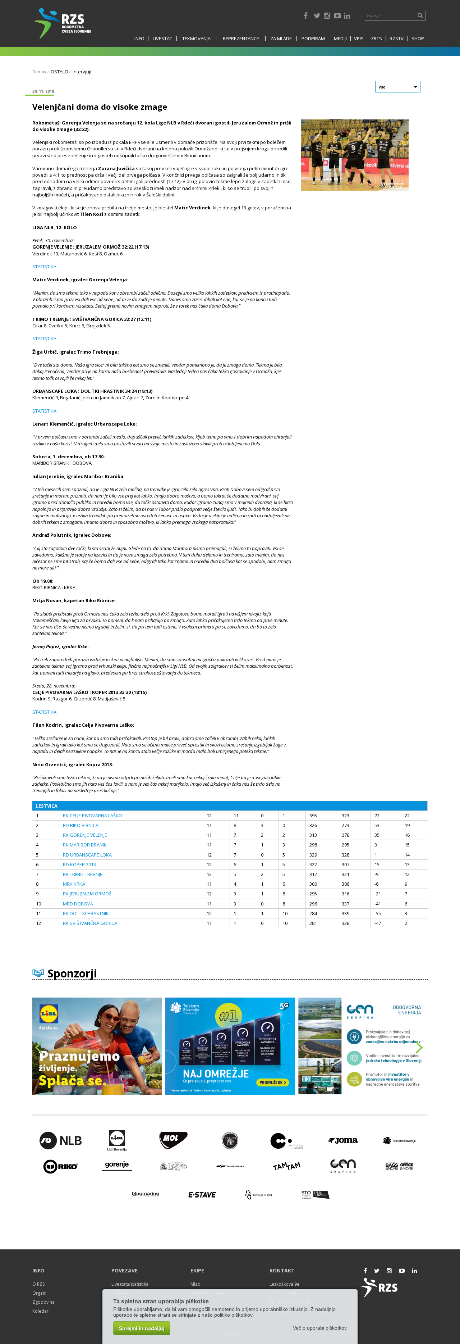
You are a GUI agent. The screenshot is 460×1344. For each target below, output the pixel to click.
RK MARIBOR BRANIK (85, 844)
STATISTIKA (44, 266)
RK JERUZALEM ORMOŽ (87, 893)
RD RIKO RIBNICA (80, 825)
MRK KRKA (74, 884)
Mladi (196, 1284)
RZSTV (397, 38)
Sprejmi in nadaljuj (142, 1328)
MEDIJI (340, 38)
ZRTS (376, 38)
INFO (139, 38)
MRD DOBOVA (78, 903)
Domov (39, 71)
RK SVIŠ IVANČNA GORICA (90, 923)
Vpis (359, 38)
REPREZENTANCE (241, 38)
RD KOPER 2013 (79, 864)
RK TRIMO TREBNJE (82, 874)
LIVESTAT (162, 38)
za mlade (281, 38)
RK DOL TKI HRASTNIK (86, 913)
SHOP (417, 38)
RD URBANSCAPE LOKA (87, 855)
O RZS (38, 1284)
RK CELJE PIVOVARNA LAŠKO (92, 815)
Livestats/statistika (129, 1284)
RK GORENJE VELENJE (85, 835)
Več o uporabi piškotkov (320, 1328)
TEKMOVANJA (196, 38)
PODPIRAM (313, 38)
